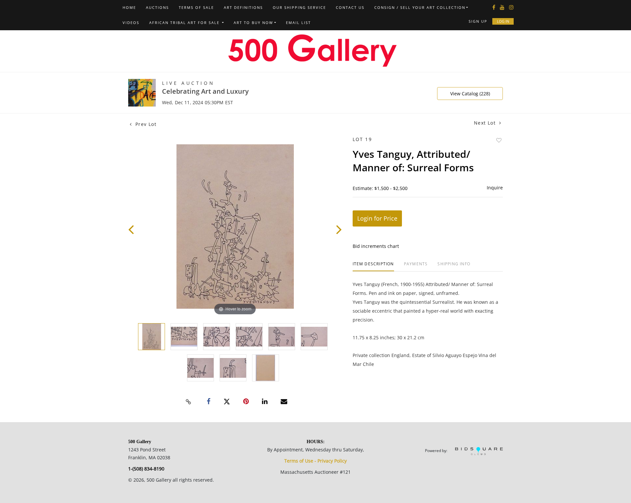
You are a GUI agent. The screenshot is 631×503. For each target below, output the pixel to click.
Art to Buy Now (253, 22)
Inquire (495, 187)
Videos (131, 22)
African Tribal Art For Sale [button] (185, 22)
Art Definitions (243, 7)
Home (129, 7)
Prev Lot (144, 124)
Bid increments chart (376, 246)
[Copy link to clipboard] (189, 402)
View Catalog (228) (470, 93)
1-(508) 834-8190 (146, 469)
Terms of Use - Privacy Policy (315, 461)
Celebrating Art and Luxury (205, 91)
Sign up (478, 21)
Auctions (157, 7)
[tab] (373, 266)
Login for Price (377, 218)
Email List (298, 22)
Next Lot (486, 123)
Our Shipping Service (299, 7)
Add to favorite (499, 140)
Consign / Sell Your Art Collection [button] (419, 7)
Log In (503, 21)
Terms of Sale (196, 7)
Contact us (350, 7)
